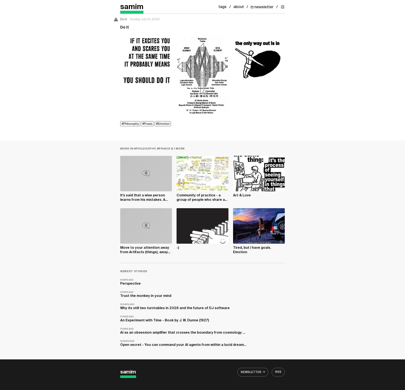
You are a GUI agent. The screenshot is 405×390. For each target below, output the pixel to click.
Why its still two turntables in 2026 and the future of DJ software (175, 306)
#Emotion (163, 123)
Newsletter (251, 372)
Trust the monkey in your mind (145, 294)
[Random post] (283, 7)
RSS (278, 372)
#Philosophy (130, 123)
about (239, 7)
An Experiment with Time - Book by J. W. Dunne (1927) (164, 319)
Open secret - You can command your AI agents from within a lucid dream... (183, 343)
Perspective (130, 282)
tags (223, 7)
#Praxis (147, 123)
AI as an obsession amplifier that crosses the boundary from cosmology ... (182, 331)
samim (131, 7)
